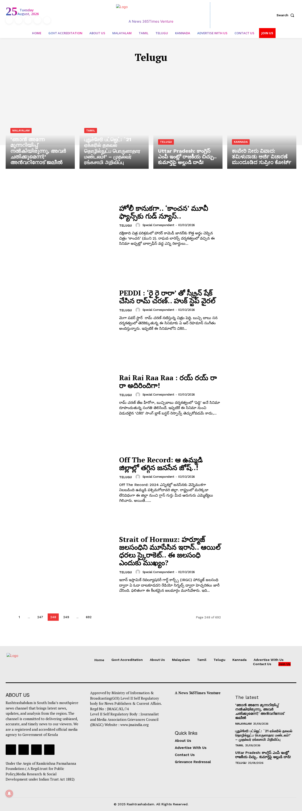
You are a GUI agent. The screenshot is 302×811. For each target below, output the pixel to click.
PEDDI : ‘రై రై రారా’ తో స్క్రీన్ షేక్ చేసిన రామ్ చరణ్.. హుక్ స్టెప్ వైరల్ (167, 296)
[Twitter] (37, 20)
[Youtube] (46, 20)
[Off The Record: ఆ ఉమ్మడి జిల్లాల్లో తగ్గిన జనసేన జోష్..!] (59, 479)
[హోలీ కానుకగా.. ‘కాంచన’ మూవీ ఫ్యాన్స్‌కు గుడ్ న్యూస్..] (59, 225)
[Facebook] (9, 20)
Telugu (147, 71)
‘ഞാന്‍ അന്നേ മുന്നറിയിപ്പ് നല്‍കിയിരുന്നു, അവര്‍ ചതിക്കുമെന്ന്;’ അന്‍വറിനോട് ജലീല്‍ (259, 711)
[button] (286, 15)
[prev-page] (9, 617)
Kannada (167, 71)
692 (89, 617)
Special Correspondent (158, 225)
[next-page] (100, 617)
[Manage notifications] (9, 793)
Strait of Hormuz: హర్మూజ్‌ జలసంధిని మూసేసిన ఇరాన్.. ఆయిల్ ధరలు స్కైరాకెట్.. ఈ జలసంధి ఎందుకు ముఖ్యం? (170, 551)
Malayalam (109, 71)
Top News (189, 71)
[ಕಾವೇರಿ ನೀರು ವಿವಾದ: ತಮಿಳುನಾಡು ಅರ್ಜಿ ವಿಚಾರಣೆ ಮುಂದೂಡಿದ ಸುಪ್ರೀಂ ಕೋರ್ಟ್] (261, 127)
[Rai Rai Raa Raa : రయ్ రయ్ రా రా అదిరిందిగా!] (59, 395)
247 (40, 617)
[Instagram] (18, 20)
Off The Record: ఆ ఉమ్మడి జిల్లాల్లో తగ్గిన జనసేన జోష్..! (161, 463)
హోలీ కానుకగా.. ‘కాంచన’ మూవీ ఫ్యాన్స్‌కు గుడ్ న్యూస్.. (163, 212)
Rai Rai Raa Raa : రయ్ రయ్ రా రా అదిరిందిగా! (168, 381)
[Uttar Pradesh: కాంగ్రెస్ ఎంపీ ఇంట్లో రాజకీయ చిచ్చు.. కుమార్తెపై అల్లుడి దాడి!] (187, 127)
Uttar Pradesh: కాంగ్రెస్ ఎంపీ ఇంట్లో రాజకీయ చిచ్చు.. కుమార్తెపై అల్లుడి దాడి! (263, 755)
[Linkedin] (28, 20)
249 (66, 617)
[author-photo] (138, 225)
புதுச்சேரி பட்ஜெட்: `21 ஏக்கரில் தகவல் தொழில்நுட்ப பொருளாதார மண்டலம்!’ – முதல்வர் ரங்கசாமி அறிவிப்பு (263, 735)
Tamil (129, 71)
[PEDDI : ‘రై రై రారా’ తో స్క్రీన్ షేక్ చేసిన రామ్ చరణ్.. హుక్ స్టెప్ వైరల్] (59, 310)
